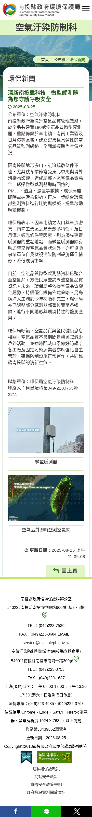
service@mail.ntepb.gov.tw (46, 643)
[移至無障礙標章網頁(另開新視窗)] (54, 757)
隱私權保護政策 (46, 769)
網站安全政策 (46, 777)
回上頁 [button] (69, 570)
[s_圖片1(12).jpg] (46, 498)
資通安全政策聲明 (46, 785)
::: (38, 59)
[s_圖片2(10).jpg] (46, 430)
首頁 (45, 59)
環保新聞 (77, 59)
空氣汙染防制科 (46, 27)
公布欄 (60, 59)
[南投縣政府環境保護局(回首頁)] (46, 10)
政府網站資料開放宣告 (46, 792)
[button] (86, 8)
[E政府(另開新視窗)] (26, 757)
